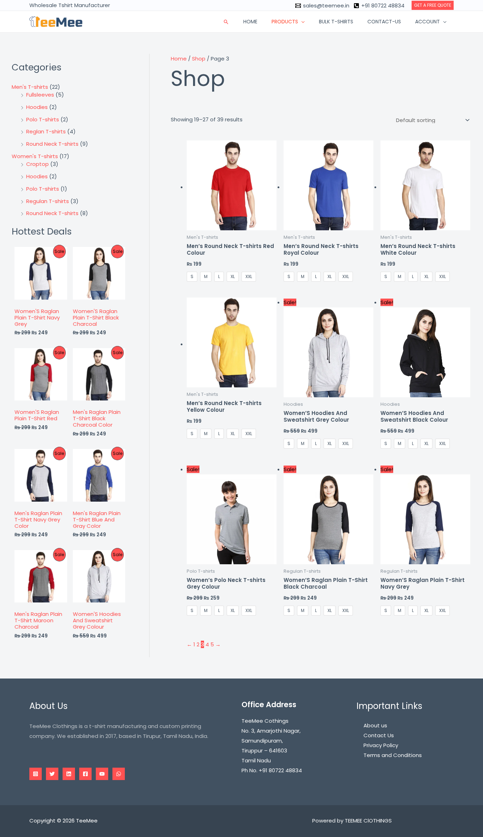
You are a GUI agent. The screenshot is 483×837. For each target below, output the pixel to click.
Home (250, 21)
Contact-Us (384, 21)
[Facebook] (85, 774)
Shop (198, 58)
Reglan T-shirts (46, 131)
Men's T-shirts (30, 87)
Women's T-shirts (35, 156)
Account (427, 21)
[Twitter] (52, 774)
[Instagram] (35, 774)
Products (285, 21)
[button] (433, 5)
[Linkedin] (69, 774)
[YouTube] (102, 774)
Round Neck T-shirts (52, 144)
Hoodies (37, 107)
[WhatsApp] (118, 774)
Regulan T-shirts (47, 201)
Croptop (37, 164)
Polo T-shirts (42, 119)
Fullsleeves (40, 94)
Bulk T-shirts (336, 21)
